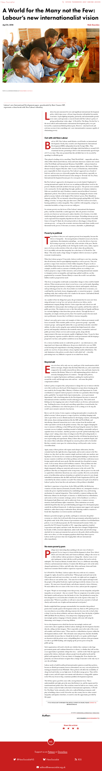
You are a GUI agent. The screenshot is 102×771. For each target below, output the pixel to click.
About (85, 2)
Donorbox (62, 751)
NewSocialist (52, 759)
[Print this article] (78, 728)
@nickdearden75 (93, 718)
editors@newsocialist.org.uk (52, 767)
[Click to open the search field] (63, 2)
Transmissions (77, 2)
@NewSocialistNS (25, 759)
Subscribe (90, 2)
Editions (68, 2)
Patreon (51, 751)
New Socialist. (8, 2)
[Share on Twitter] (68, 728)
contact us (92, 702)
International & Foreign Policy (84, 712)
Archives (97, 2)
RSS (79, 759)
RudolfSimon (23, 90)
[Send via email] (64, 728)
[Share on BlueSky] (73, 728)
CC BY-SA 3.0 (29, 90)
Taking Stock (96, 712)
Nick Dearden (93, 25)
